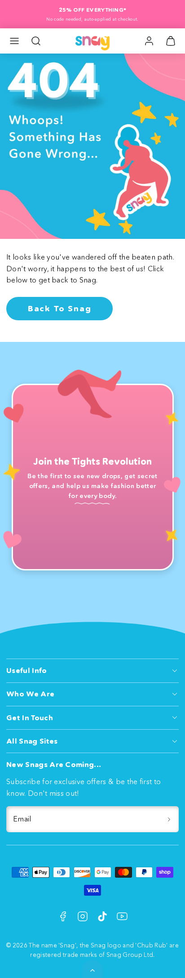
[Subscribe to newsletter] (169, 819)
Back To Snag (60, 309)
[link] (149, 41)
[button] (14, 41)
